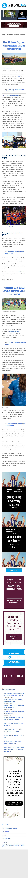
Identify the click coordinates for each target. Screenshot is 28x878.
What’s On (4, 835)
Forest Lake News (5, 842)
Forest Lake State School (14, 331)
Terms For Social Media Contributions (12, 845)
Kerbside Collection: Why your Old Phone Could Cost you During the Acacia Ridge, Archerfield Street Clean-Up (14, 749)
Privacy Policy (4, 844)
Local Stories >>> (14, 570)
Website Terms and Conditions (14, 844)
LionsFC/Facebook (10, 149)
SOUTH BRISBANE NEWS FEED (8, 690)
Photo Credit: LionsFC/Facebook (6, 68)
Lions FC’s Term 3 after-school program (10, 95)
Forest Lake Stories (6, 825)
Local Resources (5, 831)
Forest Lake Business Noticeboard (9, 828)
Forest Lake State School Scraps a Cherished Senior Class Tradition (14, 291)
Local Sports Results (6, 838)
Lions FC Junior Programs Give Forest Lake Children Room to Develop (14, 45)
